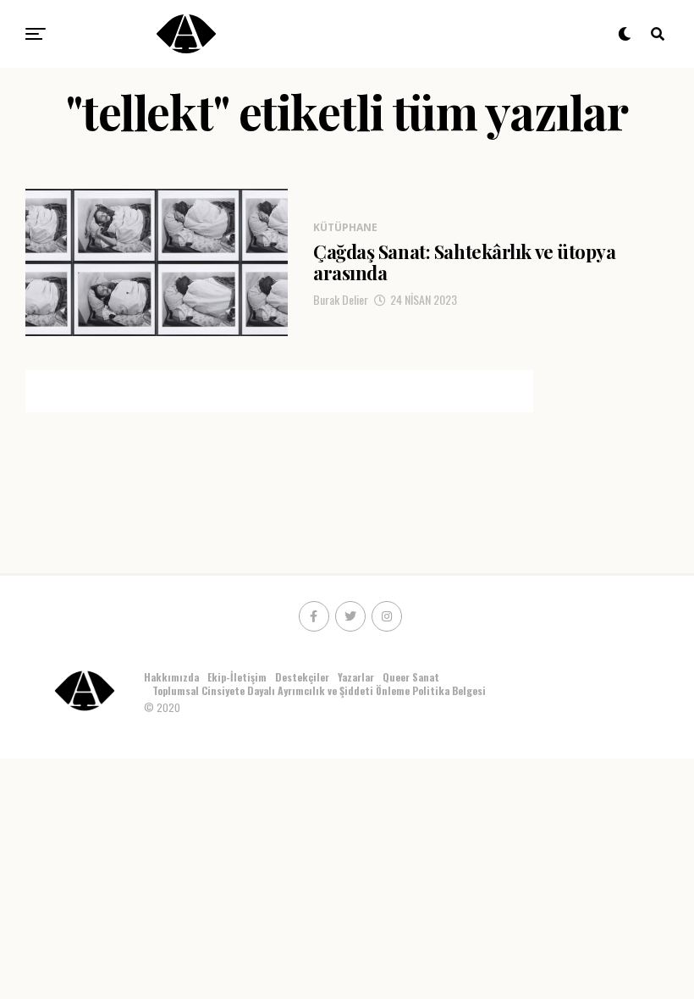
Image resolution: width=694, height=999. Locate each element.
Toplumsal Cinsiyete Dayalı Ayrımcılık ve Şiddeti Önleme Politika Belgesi (320, 690)
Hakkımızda (171, 677)
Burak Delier (340, 299)
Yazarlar (356, 677)
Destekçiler (302, 677)
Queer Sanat (411, 677)
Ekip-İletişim (237, 677)
